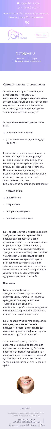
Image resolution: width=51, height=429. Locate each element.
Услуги (34, 59)
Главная (20, 59)
